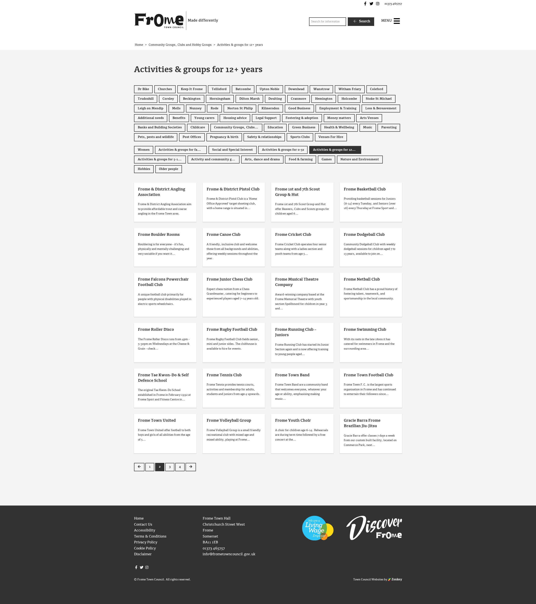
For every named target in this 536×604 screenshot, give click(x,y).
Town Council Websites (368, 579)
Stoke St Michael (379, 99)
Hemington (323, 99)
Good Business (299, 108)
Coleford (376, 89)
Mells (176, 108)
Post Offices (192, 137)
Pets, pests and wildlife (156, 137)
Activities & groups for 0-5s (283, 150)
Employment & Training (337, 108)
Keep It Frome (192, 89)
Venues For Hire (330, 137)
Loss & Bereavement (381, 108)
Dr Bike (143, 89)
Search (364, 21)
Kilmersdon (270, 108)
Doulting (275, 99)
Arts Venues (369, 118)
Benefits (179, 118)
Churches (165, 89)
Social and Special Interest (232, 150)
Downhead (296, 89)
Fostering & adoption (302, 118)
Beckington (192, 99)
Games (327, 159)
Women (144, 150)
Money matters (339, 118)
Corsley (168, 99)
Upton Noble (269, 89)
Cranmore (298, 99)
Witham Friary (350, 89)
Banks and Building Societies (160, 127)
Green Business (303, 127)
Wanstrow (321, 89)
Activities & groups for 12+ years (337, 150)
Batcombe (243, 89)
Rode (214, 108)
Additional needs (151, 118)
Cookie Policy (145, 548)
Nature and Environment (359, 159)
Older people (168, 169)
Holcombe (349, 99)
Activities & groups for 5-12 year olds (162, 159)
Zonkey (396, 579)
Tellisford (219, 89)
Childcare (198, 127)
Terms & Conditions (150, 537)
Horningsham (220, 99)
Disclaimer (143, 554)
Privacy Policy (145, 542)
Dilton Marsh (249, 99)
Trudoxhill (146, 99)
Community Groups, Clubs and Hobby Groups (238, 127)
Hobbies (144, 169)
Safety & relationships (264, 137)
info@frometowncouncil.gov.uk (229, 554)
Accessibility (144, 530)
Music (367, 127)
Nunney (195, 108)
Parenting (389, 127)
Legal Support (266, 118)
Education (275, 127)
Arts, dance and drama (262, 159)
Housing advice (235, 118)
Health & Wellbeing (339, 127)
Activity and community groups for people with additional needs (215, 159)
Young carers (204, 118)
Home (139, 519)
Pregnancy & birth (224, 137)
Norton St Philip (240, 108)
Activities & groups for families (182, 150)
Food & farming (301, 159)
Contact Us (143, 525)
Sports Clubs (300, 137)
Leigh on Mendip (150, 108)
